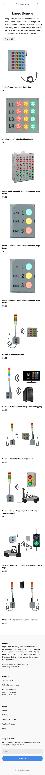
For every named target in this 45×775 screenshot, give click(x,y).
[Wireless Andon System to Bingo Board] (22, 435)
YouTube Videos (8, 724)
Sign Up (22, 758)
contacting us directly (10, 667)
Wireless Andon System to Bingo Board (17, 459)
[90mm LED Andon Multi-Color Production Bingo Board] (22, 276)
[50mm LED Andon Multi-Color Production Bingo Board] (22, 222)
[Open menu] (3, 4)
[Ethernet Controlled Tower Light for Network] (22, 596)
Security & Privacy (9, 719)
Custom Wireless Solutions (13, 355)
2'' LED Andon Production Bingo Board (17, 139)
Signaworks (25, 770)
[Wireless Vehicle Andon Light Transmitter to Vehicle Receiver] (22, 487)
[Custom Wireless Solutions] (22, 331)
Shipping (5, 710)
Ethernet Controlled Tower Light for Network (20, 620)
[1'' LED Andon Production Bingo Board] (22, 63)
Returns (5, 715)
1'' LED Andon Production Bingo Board (17, 87)
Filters (7, 39)
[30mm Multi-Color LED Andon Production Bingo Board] (22, 167)
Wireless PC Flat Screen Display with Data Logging (22, 407)
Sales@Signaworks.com (11, 685)
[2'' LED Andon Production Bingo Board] (22, 115)
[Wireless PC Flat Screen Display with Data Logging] (22, 383)
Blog (4, 729)
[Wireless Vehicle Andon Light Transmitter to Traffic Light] (22, 541)
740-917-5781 (7, 680)
